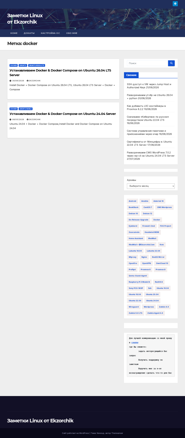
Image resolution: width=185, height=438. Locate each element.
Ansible (144, 201)
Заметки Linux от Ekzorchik (40, 421)
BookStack (133, 207)
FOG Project (165, 226)
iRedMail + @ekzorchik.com (142, 245)
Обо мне (71, 33)
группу (134, 342)
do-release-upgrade (138, 220)
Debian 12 (147, 213)
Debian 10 (133, 213)
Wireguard (134, 307)
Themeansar (117, 433)
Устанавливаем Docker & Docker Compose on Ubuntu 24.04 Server (63, 114)
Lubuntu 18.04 (135, 251)
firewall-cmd (148, 226)
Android (132, 201)
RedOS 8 (159, 282)
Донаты (29, 33)
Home (13, 33)
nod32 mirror (158, 257)
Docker (13, 65)
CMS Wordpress (164, 207)
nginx (144, 257)
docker (156, 220)
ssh (149, 288)
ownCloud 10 (162, 263)
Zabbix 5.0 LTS (135, 313)
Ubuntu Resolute (36, 65)
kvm (162, 245)
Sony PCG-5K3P (136, 288)
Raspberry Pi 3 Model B (139, 282)
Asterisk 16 (158, 201)
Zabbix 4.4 (164, 307)
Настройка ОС (50, 33)
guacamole (134, 232)
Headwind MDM (152, 232)
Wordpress (149, 307)
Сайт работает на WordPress (76, 433)
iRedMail (152, 238)
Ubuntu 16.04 (163, 288)
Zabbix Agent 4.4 (155, 313)
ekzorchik (35, 81)
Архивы (131, 180)
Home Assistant (136, 238)
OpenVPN (146, 263)
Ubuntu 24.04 (152, 301)
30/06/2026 (18, 81)
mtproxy (132, 257)
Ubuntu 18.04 (135, 294)
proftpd (132, 269)
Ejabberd (133, 226)
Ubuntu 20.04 (152, 294)
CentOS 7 (148, 207)
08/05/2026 (18, 119)
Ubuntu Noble (26, 109)
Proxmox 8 (160, 269)
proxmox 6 (145, 269)
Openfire (133, 263)
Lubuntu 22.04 (153, 251)
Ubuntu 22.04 (135, 301)
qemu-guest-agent (138, 276)
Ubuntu (23, 65)
